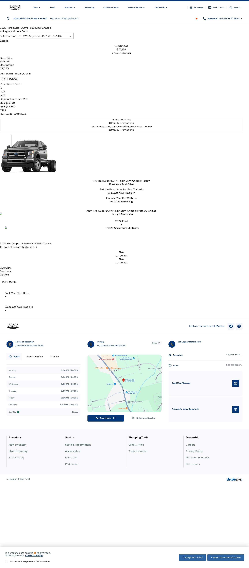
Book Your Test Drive (121, 184)
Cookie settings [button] (34, 555)
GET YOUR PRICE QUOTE (15, 73)
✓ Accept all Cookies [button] (192, 557)
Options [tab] (5, 274)
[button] (196, 7)
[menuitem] (37, 7)
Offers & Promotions (121, 130)
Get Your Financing (121, 201)
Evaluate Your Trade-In (121, 193)
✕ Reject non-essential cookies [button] (226, 557)
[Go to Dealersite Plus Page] (235, 479)
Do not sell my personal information (30, 561)
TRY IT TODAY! (9, 78)
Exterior (4, 40)
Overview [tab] (5, 267)
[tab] (121, 41)
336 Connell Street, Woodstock (64, 18)
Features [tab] (5, 271)
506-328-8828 (226, 18)
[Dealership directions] (124, 383)
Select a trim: (8, 36)
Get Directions (105, 419)
